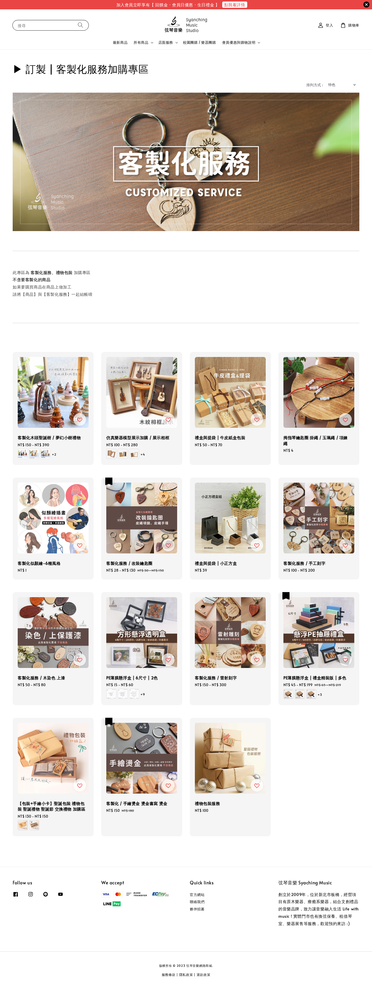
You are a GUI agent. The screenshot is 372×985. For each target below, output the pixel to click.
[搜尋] (80, 25)
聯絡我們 (197, 901)
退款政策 (204, 974)
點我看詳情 (234, 4)
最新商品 (120, 42)
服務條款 (169, 974)
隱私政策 (186, 974)
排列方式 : (314, 84)
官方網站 (197, 894)
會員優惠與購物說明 (238, 42)
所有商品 (141, 42)
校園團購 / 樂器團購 (199, 42)
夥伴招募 (197, 909)
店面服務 (165, 42)
